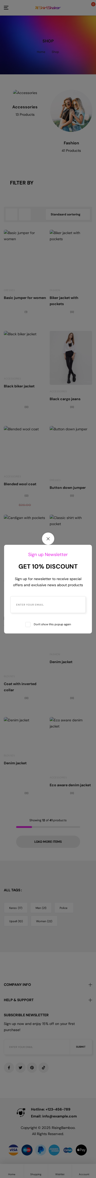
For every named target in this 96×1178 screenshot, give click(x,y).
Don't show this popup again (52, 624)
